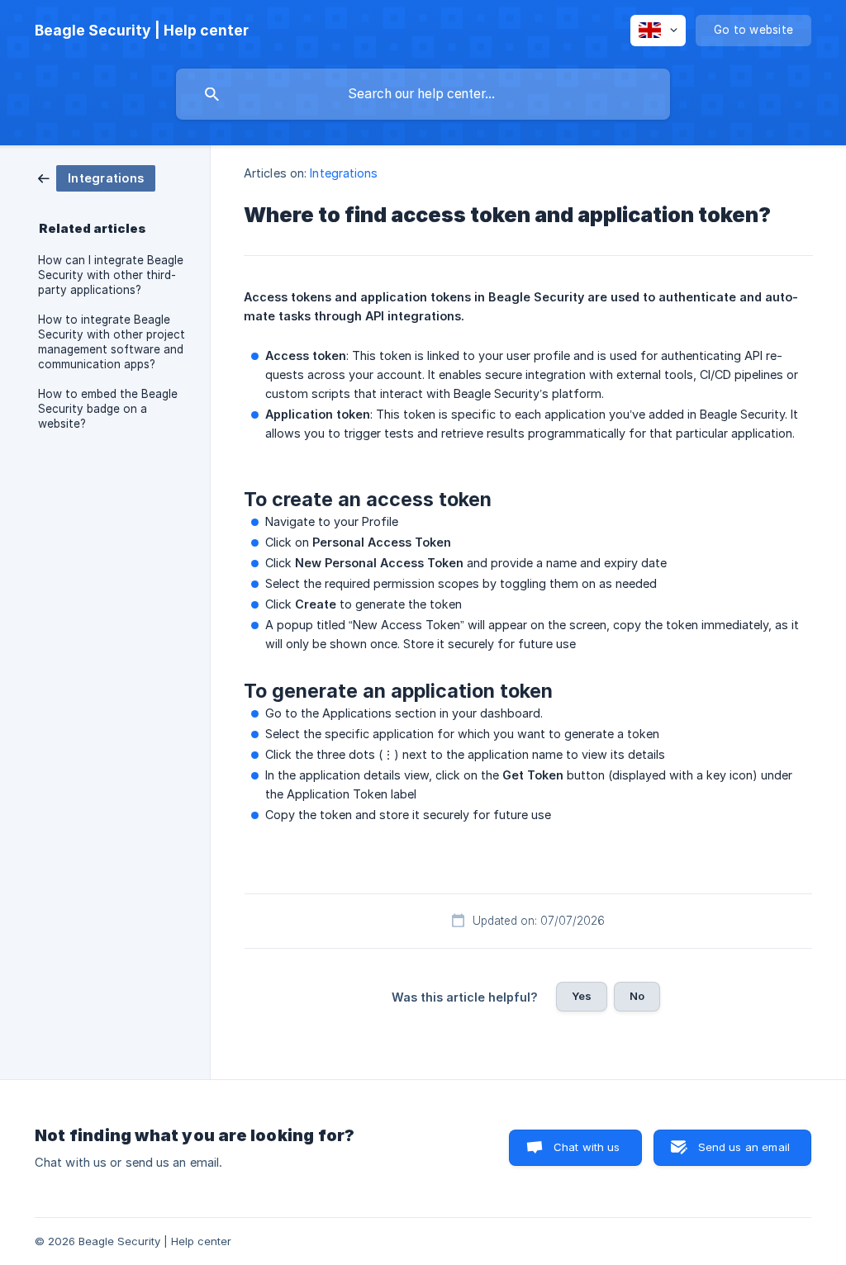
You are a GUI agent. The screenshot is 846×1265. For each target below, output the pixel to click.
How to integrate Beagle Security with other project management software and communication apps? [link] (111, 342)
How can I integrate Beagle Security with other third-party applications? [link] (110, 274)
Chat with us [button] (587, 1147)
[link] (96, 177)
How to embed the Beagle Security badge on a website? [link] (108, 408)
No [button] (637, 995)
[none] (142, 30)
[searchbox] (423, 94)
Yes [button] (582, 995)
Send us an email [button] (744, 1147)
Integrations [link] (344, 173)
